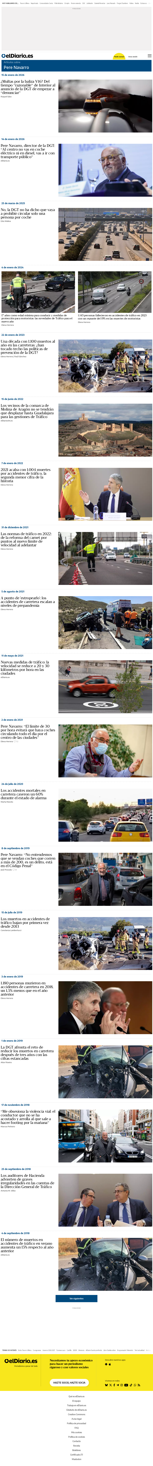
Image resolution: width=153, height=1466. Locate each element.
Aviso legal (76, 1419)
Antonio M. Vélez (8, 1190)
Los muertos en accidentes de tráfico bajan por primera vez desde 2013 (25, 922)
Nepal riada (34, 3)
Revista (76, 1445)
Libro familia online (109, 1350)
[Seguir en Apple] (110, 1364)
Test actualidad (139, 1350)
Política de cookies (76, 1437)
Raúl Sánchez (20, 356)
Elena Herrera (7, 325)
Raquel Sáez (6, 96)
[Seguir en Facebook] (114, 1385)
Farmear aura (60, 1350)
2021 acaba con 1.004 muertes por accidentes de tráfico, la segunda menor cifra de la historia (26, 475)
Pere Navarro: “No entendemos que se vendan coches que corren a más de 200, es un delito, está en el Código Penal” (28, 860)
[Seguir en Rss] (139, 1385)
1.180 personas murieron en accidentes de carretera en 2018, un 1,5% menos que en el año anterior (27, 989)
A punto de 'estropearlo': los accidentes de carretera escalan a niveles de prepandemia (28, 602)
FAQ (77, 1428)
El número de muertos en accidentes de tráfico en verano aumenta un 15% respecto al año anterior (27, 1245)
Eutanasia (143, 3)
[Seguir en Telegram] (118, 1385)
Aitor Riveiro (6, 1062)
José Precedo (6, 870)
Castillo (69, 1350)
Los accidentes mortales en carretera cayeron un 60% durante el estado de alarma (24, 794)
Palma (131, 3)
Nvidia (137, 3)
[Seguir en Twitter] (110, 1385)
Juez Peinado (111, 3)
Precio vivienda (76, 3)
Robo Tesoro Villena (24, 1350)
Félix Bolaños (58, 3)
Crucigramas (37, 1350)
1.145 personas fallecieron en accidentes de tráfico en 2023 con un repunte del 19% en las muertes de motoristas (112, 317)
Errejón (67, 3)
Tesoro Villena (24, 3)
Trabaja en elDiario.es (76, 1405)
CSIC (83, 3)
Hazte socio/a (119, 56)
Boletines (76, 1450)
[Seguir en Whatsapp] (135, 1385)
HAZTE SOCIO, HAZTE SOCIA (69, 1382)
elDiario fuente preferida (94, 1350)
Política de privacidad (76, 1423)
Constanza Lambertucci (11, 930)
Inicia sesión (132, 56)
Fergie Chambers (122, 3)
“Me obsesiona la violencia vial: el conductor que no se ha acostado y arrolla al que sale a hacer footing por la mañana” (28, 1117)
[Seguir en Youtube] (126, 1385)
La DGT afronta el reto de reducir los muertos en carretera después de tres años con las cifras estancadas (27, 1053)
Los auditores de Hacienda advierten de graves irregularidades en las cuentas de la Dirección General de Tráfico (27, 1181)
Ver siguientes (77, 1298)
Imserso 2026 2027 (49, 1350)
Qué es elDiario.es (76, 1396)
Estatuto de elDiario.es (76, 1410)
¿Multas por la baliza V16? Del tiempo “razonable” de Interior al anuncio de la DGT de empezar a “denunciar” (28, 87)
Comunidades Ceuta (46, 3)
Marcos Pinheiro (8, 1126)
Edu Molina (6, 221)
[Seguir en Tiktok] (131, 1385)
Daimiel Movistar (99, 3)
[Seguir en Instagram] (121, 1385)
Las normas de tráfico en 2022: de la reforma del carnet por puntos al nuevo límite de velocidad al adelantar (26, 539)
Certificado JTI (76, 1454)
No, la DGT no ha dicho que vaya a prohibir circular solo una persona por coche (28, 213)
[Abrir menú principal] (150, 55)
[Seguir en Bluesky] (106, 1385)
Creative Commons (76, 1414)
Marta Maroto (7, 802)
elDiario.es (5, 160)
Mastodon (76, 1459)
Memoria (81, 1350)
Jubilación (90, 3)
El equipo (76, 1401)
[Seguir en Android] (106, 1364)
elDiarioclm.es (7, 420)
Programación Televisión (125, 1350)
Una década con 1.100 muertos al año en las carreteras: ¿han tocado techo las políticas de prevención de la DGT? (28, 347)
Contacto (76, 1441)
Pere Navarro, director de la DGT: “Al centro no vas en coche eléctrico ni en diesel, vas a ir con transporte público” (28, 151)
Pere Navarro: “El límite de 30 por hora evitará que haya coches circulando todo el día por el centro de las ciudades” (28, 732)
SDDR (75, 1350)
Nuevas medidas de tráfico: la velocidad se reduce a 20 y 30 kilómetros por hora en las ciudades (25, 668)
